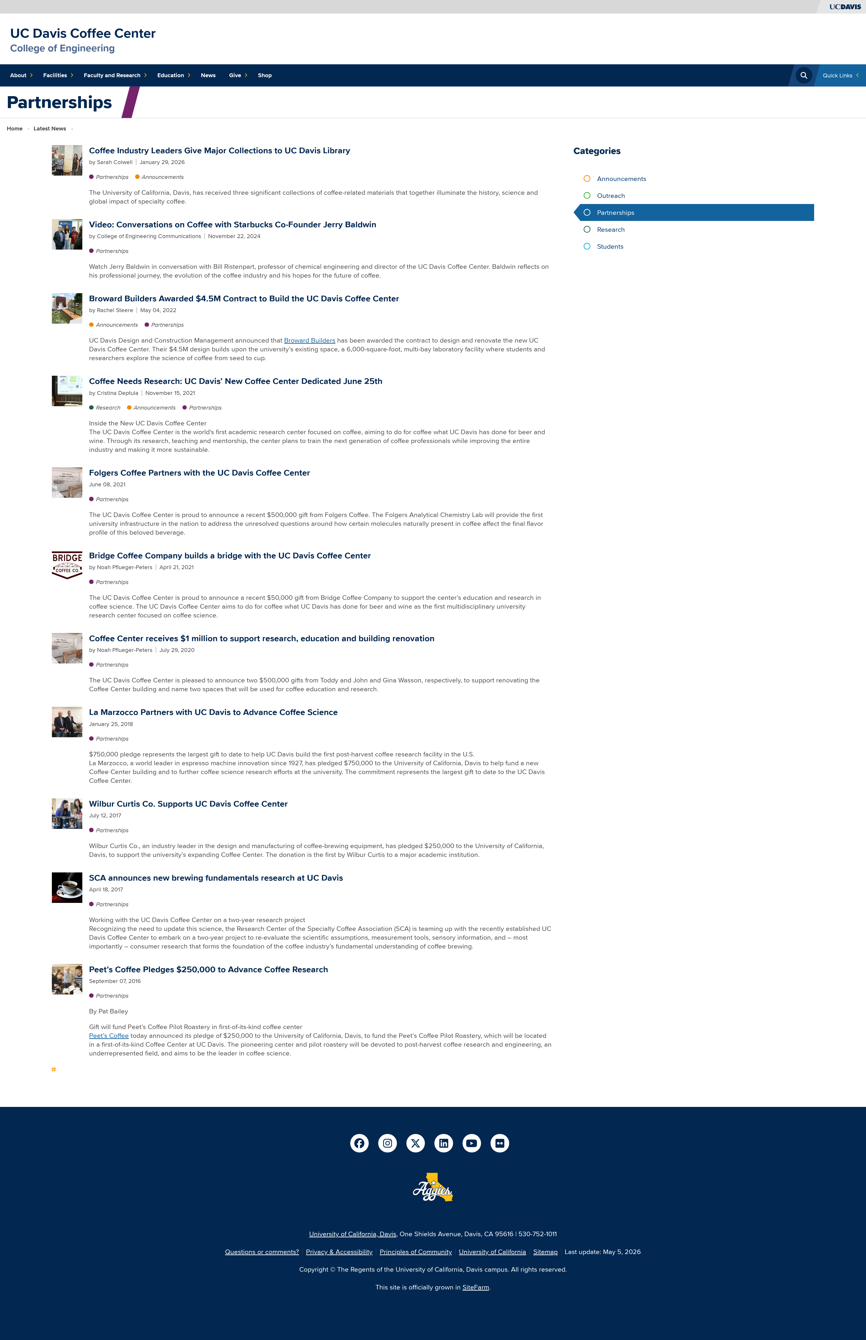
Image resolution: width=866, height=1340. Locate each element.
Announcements (163, 177)
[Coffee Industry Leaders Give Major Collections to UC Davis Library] (67, 160)
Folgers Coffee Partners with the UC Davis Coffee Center (199, 472)
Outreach (611, 195)
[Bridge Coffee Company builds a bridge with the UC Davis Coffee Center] (67, 565)
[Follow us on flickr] (500, 1143)
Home (15, 128)
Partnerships (112, 177)
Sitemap (545, 1252)
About (18, 75)
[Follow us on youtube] (472, 1143)
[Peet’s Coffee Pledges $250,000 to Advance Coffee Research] (67, 978)
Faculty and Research (112, 75)
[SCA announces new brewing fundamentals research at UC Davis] (67, 887)
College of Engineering (62, 47)
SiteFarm (476, 1287)
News (208, 75)
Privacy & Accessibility (339, 1252)
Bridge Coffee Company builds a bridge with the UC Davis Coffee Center (230, 555)
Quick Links (837, 75)
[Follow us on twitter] (415, 1143)
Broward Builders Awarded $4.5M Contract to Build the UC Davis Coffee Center (244, 298)
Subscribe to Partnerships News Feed (53, 1069)
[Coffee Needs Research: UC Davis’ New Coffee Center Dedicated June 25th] (67, 390)
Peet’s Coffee (109, 1035)
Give (235, 75)
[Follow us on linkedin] (443, 1143)
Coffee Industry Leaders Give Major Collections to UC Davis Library (219, 150)
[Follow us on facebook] (359, 1143)
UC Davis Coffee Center (83, 33)
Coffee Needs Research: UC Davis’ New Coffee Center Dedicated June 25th (235, 381)
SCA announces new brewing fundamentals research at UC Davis (216, 878)
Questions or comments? (262, 1252)
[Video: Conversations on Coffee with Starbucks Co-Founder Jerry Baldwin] (67, 234)
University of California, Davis (352, 1234)
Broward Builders (309, 340)
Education (170, 75)
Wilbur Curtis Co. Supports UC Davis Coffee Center (188, 804)
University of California (492, 1252)
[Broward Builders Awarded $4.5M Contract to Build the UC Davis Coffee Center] (67, 307)
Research (108, 407)
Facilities (55, 75)
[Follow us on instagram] (387, 1143)
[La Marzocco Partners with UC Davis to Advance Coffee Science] (67, 721)
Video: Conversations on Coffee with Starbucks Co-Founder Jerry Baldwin (232, 224)
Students (610, 246)
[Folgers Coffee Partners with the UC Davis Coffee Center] (67, 482)
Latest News (50, 128)
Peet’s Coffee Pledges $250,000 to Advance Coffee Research (208, 969)
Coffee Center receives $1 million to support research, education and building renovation (262, 638)
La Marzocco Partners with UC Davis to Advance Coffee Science (213, 712)
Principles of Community (416, 1252)
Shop (265, 75)
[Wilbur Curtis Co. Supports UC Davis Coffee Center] (67, 813)
